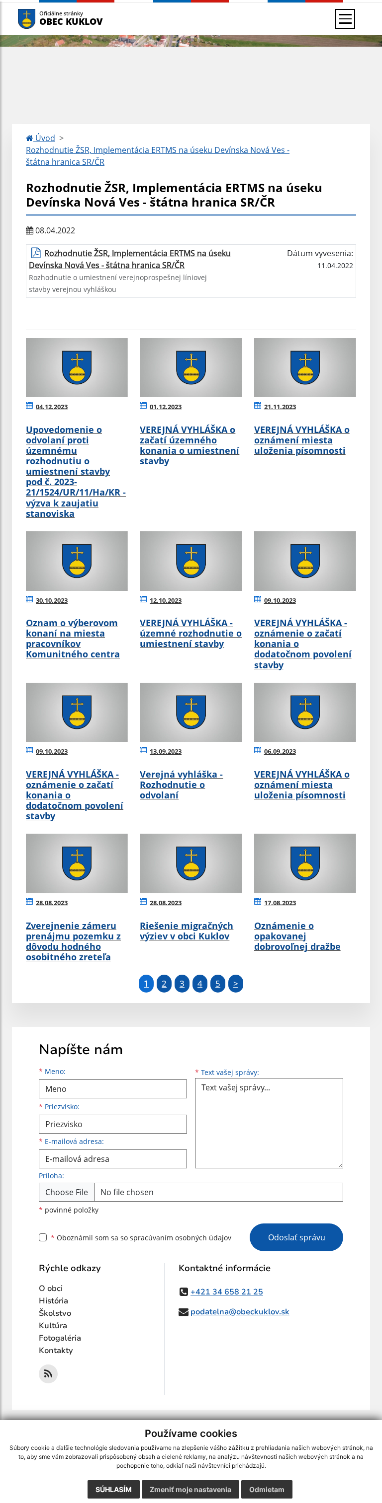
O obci (51, 1288)
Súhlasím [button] (114, 1489)
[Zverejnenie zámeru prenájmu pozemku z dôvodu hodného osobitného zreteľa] (77, 863)
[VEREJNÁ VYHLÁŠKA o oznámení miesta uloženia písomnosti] (305, 368)
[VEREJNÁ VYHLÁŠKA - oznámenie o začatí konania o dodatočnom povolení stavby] (305, 561)
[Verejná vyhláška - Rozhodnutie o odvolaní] (191, 712)
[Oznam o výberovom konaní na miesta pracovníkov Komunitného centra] (77, 561)
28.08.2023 (52, 902)
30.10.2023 (52, 600)
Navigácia (41, 18)
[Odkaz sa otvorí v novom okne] (48, 1373)
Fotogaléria (60, 1338)
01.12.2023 (166, 406)
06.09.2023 (280, 751)
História (53, 1300)
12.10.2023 (166, 600)
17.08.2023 (280, 902)
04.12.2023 (52, 406)
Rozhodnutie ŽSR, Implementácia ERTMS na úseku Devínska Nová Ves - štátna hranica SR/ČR (157, 155)
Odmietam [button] (267, 1489)
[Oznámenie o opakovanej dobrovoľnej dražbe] (305, 863)
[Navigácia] (345, 19)
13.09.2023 (166, 751)
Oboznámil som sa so (141, 1237)
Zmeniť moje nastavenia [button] (190, 1489)
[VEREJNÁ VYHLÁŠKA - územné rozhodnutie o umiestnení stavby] (191, 561)
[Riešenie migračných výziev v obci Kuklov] (191, 863)
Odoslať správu (296, 1237)
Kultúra (53, 1325)
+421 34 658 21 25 (227, 1292)
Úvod (44, 138)
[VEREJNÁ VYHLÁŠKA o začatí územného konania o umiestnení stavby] (191, 368)
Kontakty (56, 1350)
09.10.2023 (280, 600)
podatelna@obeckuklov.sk (240, 1311)
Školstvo (55, 1313)
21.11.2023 (280, 406)
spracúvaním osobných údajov (180, 1237)
